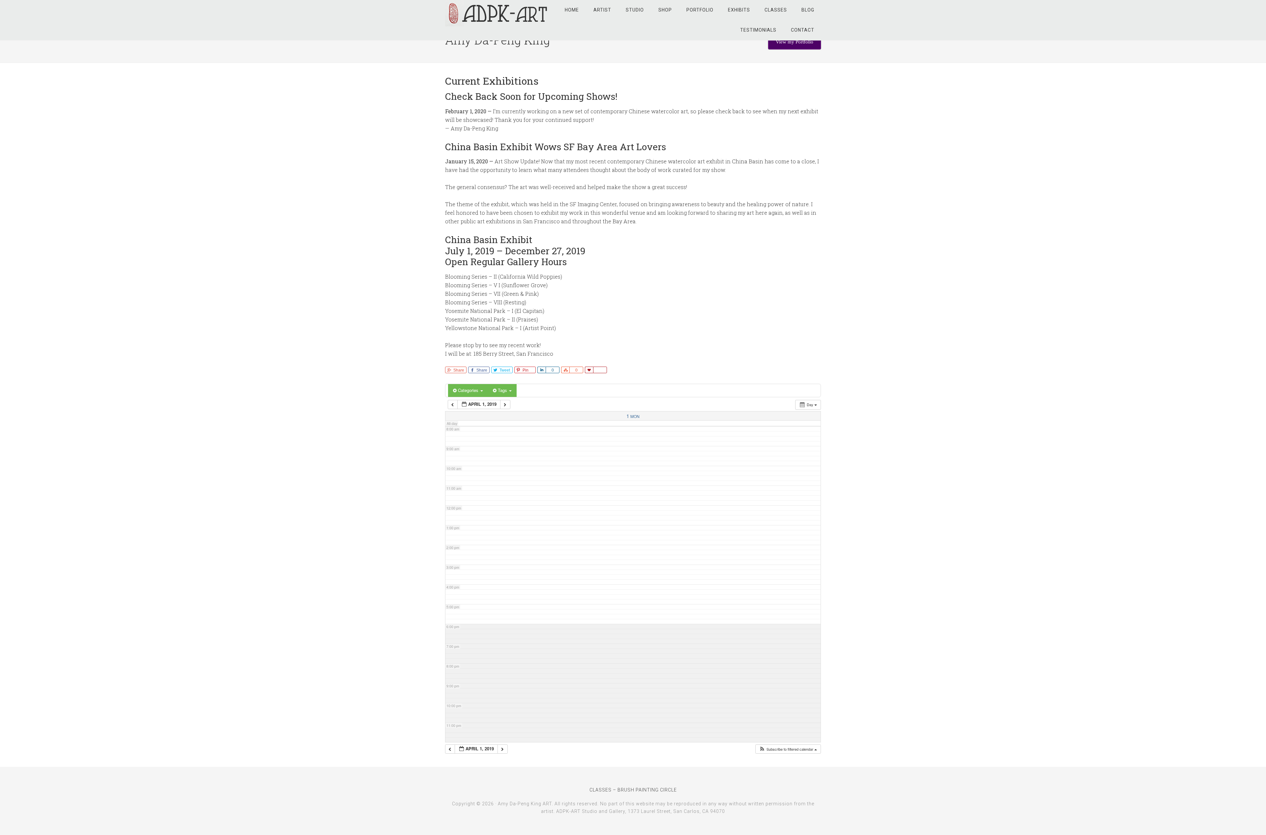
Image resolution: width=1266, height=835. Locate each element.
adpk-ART (498, 13)
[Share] (541, 370)
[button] (788, 749)
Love (589, 370)
